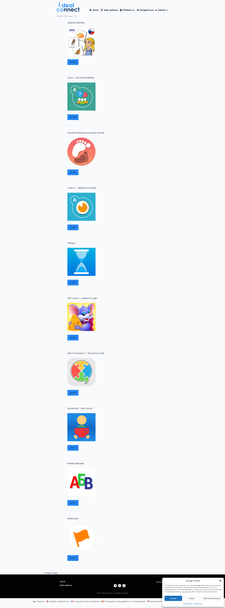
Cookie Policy (187, 603)
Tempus (71, 243)
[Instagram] (124, 585)
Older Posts (51, 573)
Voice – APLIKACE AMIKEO (80, 77)
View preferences (211, 598)
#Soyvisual (72, 518)
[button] (220, 581)
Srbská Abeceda (75, 463)
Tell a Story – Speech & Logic (82, 298)
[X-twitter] (119, 585)
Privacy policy (198, 603)
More (73, 62)
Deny (192, 598)
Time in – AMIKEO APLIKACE (81, 188)
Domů (59, 16)
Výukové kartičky (75, 22)
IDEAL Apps (68, 16)
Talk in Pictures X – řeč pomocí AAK (85, 353)
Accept (173, 598)
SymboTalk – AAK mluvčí (80, 408)
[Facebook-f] (115, 585)
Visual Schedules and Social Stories (85, 132)
